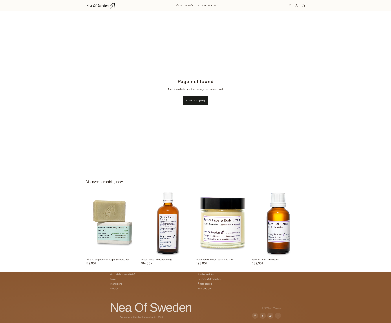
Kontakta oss (205, 288)
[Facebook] (263, 316)
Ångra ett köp (205, 283)
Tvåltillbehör (116, 283)
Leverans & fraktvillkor (209, 279)
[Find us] (278, 316)
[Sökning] (290, 5)
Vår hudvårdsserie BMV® (122, 274)
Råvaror (114, 288)
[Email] (270, 316)
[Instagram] (255, 316)
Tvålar (113, 279)
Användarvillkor (206, 274)
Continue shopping (195, 100)
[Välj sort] (192, 252)
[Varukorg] (303, 5)
